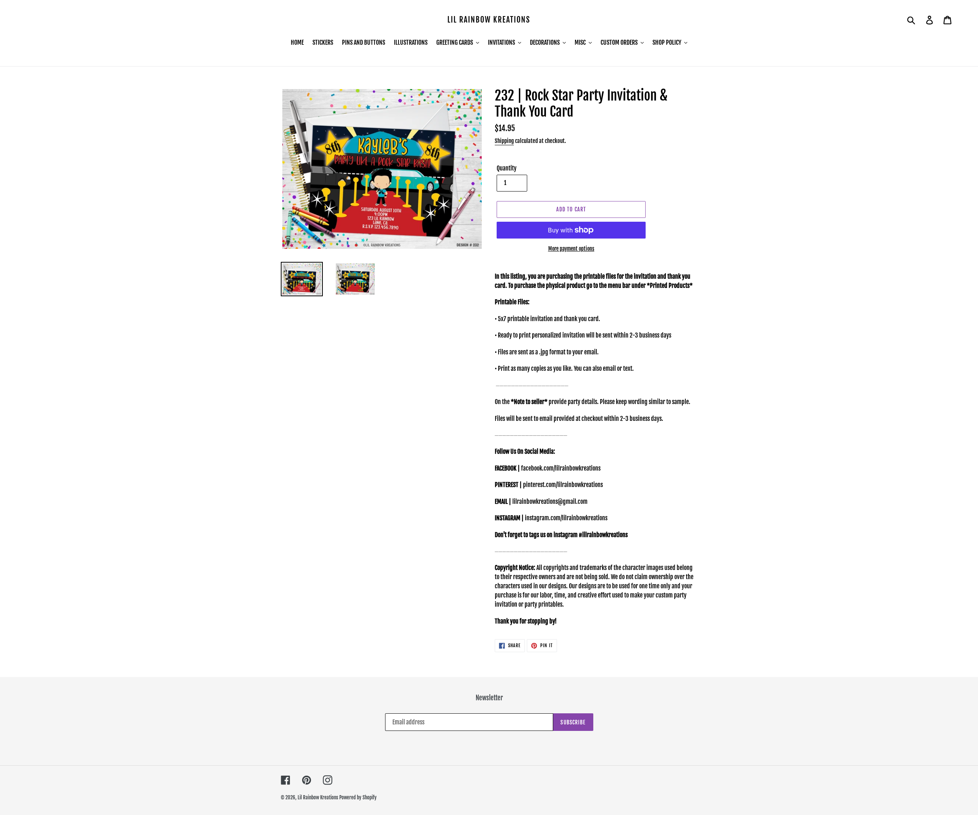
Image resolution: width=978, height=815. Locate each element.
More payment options (571, 248)
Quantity (507, 168)
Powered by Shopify (358, 797)
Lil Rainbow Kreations (488, 19)
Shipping (504, 140)
